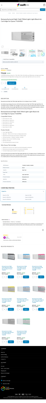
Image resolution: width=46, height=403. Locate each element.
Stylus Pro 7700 (6, 195)
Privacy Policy (26, 396)
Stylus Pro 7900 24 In (7, 199)
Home (9, 13)
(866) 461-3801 (6, 383)
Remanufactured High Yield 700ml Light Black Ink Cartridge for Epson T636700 (8, 333)
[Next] (42, 36)
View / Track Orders (5, 368)
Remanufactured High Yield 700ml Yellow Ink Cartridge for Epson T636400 (7, 300)
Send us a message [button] (6, 380)
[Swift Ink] (23, 5)
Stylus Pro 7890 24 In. (7, 197)
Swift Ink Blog (4, 354)
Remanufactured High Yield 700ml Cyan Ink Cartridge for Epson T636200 (22, 268)
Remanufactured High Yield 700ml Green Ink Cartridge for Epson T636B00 (22, 333)
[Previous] (4, 36)
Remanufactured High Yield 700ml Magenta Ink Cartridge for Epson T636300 (37, 268)
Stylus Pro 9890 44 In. (29, 197)
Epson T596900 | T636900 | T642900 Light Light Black (27, 13)
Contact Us (3, 359)
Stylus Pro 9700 (28, 195)
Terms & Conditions (19, 396)
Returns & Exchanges (5, 373)
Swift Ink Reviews (4, 356)
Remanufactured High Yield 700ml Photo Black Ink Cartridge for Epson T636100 (7, 268)
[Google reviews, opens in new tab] (7, 388)
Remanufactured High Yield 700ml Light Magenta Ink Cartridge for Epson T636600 (38, 300)
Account (2, 366)
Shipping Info (3, 370)
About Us (3, 352)
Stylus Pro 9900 (28, 199)
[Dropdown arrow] (43, 191)
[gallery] (23, 36)
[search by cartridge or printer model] (23, 9)
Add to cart (11, 83)
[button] (1, 5)
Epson (13, 13)
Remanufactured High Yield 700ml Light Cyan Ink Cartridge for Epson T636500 (22, 300)
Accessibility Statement (33, 396)
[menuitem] (23, 1)
